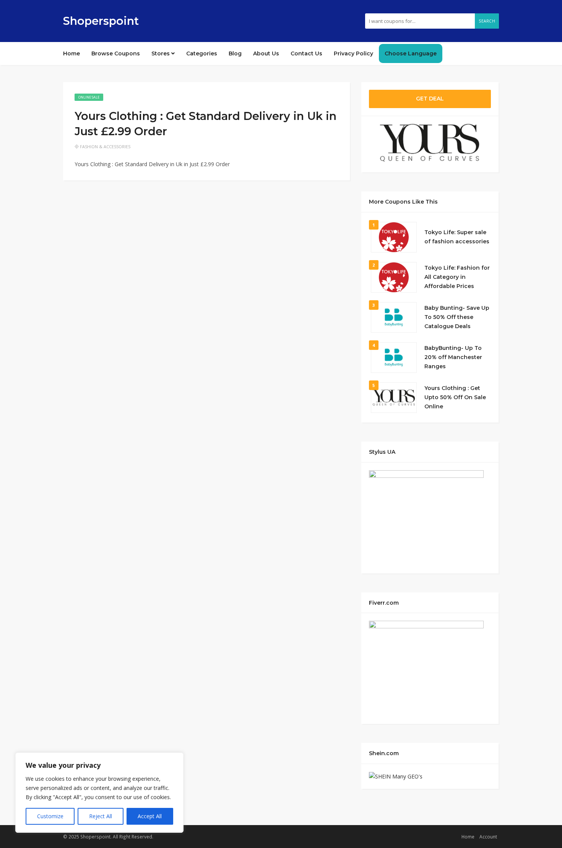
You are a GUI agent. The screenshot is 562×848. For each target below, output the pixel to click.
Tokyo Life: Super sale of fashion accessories (456, 237)
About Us (266, 53)
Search (487, 21)
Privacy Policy (353, 53)
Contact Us (306, 53)
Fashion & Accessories (105, 146)
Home (71, 53)
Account (488, 836)
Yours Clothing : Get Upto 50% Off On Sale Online (455, 397)
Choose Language (411, 53)
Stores (161, 53)
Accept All (150, 816)
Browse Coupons (115, 53)
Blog (235, 53)
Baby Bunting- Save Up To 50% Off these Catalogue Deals (456, 317)
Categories (201, 53)
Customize (50, 816)
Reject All (100, 816)
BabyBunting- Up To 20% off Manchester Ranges (453, 357)
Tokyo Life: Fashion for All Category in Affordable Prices (457, 277)
